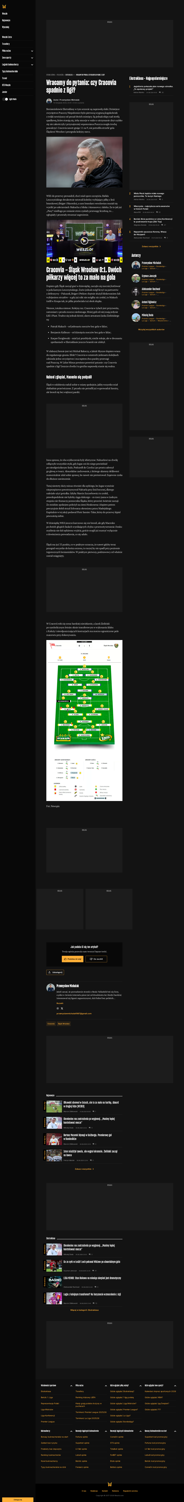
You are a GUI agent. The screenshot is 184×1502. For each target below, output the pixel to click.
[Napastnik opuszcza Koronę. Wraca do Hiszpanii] (151, 234)
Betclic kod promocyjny (155, 1461)
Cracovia (51, 1024)
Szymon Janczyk (149, 276)
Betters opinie (116, 1467)
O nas (84, 1491)
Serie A (152, 268)
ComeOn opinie (116, 1437)
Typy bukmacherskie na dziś (53, 1467)
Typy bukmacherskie (10, 71)
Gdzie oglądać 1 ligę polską (122, 1397)
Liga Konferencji (48, 1415)
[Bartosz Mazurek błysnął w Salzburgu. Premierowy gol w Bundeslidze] (84, 1139)
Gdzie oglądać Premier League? (124, 1409)
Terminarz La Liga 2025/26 (87, 1418)
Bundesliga (160, 266)
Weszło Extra (7, 37)
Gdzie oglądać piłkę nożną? (119, 1385)
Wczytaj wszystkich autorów (151, 329)
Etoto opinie (115, 1461)
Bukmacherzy (45, 1430)
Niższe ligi (45, 1106)
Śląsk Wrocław (64, 1024)
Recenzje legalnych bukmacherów (87, 1430)
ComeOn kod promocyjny (156, 1467)
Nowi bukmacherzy (49, 1461)
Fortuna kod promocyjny (155, 1443)
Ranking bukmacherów (51, 1455)
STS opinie (114, 1443)
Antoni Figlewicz (149, 302)
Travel (4, 78)
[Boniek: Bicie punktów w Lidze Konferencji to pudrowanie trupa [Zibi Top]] (151, 221)
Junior (4, 92)
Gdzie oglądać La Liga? (120, 1415)
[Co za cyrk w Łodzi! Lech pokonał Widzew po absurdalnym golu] (84, 1266)
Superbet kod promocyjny (156, 1437)
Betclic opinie (81, 1461)
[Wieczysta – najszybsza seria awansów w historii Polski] (151, 209)
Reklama (115, 1491)
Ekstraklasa (69, 75)
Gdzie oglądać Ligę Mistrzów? (123, 1403)
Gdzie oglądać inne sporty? (154, 1385)
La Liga (144, 268)
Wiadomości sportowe (48, 1385)
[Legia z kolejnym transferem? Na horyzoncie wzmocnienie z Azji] (84, 1298)
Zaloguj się (18, 1500)
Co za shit (98, 959)
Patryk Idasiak (69, 1160)
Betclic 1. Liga (47, 1397)
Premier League (148, 266)
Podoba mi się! (74, 959)
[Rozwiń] (31, 50)
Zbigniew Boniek (140, 225)
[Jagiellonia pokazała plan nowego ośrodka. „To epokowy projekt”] (151, 89)
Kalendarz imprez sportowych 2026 (160, 1391)
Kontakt (105, 1491)
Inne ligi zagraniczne (45, 1138)
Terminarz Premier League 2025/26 (91, 1412)
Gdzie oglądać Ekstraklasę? (122, 1391)
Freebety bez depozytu (51, 1449)
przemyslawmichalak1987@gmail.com (74, 1013)
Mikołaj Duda (147, 315)
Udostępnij (57, 972)
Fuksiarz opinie (82, 1467)
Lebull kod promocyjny (154, 1455)
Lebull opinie (81, 1455)
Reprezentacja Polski (50, 1403)
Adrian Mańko (138, 92)
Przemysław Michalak (69, 100)
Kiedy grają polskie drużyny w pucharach (89, 1404)
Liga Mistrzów (47, 1409)
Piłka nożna (6, 50)
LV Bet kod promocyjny (155, 1449)
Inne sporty (6, 57)
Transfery (6, 44)
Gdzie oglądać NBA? (154, 1397)
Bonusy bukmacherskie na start (54, 1437)
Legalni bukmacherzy (10, 64)
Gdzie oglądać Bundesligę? (122, 1421)
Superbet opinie (82, 1443)
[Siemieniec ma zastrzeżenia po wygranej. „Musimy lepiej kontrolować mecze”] (84, 1123)
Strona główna (50, 75)
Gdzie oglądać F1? (153, 1409)
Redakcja (94, 1491)
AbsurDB (137, 212)
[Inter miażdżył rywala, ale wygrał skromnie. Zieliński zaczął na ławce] (84, 1155)
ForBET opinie (116, 1455)
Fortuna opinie (82, 1437)
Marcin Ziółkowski (71, 1111)
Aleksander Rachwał (142, 238)
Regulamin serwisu (130, 1491)
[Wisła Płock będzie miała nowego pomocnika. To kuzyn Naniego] (151, 196)
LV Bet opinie (81, 1449)
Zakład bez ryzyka (49, 1443)
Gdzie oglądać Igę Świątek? (157, 1403)
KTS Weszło (6, 85)
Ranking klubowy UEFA (86, 1397)
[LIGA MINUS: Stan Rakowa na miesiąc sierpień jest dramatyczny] (84, 1282)
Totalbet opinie (116, 1449)
